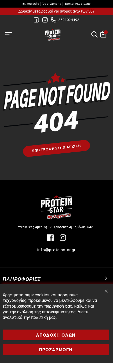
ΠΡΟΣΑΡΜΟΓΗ (56, 350)
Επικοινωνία (30, 3)
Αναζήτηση (94, 34)
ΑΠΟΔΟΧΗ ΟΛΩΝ (55, 335)
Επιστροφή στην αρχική (56, 148)
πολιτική (39, 317)
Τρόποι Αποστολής (78, 3)
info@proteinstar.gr (56, 249)
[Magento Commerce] (52, 35)
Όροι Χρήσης (52, 3)
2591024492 (68, 20)
